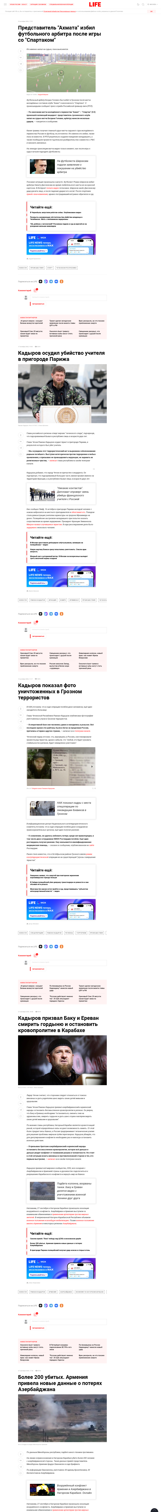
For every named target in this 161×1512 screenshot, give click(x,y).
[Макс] (46, 281)
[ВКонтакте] (56, 281)
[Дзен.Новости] (40, 281)
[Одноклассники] (61, 281)
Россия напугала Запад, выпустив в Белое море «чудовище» (59, 665)
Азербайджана (69, 1223)
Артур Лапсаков (34, 924)
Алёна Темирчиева (34, 1283)
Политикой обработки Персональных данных (59, 11)
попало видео (52, 188)
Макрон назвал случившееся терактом (44, 524)
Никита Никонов (34, 591)
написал (53, 460)
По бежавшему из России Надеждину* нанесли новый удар (61, 988)
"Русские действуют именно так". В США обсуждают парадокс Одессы (61, 998)
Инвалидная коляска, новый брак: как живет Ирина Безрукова (91, 655)
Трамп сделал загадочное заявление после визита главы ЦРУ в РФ (62, 323)
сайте (91, 845)
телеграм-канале (82, 731)
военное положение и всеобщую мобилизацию (48, 1220)
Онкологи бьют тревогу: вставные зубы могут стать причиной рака (61, 333)
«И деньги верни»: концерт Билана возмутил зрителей (31, 322)
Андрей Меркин (43, 94)
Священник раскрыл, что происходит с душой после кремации (90, 333)
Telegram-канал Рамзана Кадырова (43, 788)
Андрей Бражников (35, 259)
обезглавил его (78, 512)
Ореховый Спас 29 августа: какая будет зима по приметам (31, 333)
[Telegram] (51, 281)
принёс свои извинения (37, 194)
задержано (32, 527)
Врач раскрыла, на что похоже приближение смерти (91, 322)
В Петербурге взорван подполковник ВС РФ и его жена (61, 1347)
